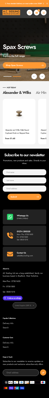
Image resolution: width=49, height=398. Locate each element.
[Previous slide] (34, 76)
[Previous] (5, 3)
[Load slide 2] (17, 76)
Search (6, 327)
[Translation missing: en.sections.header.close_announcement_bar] (47, 3)
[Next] (43, 3)
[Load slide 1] (7, 76)
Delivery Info (8, 323)
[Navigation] (43, 12)
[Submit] (43, 372)
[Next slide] (42, 76)
